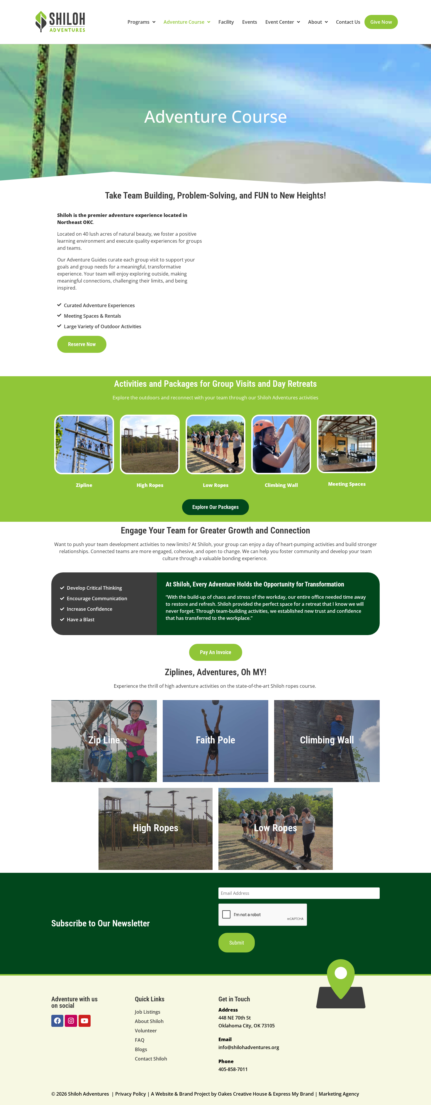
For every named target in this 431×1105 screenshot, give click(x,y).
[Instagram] (71, 1021)
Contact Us (348, 22)
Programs (139, 22)
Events (249, 22)
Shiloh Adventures (277, 397)
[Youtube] (85, 1021)
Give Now (381, 22)
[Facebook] (57, 1021)
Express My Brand (293, 1094)
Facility (226, 22)
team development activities (128, 544)
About (315, 22)
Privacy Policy (130, 1094)
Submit (236, 943)
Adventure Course (184, 22)
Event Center (279, 22)
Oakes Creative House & (245, 1094)
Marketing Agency (339, 1094)
